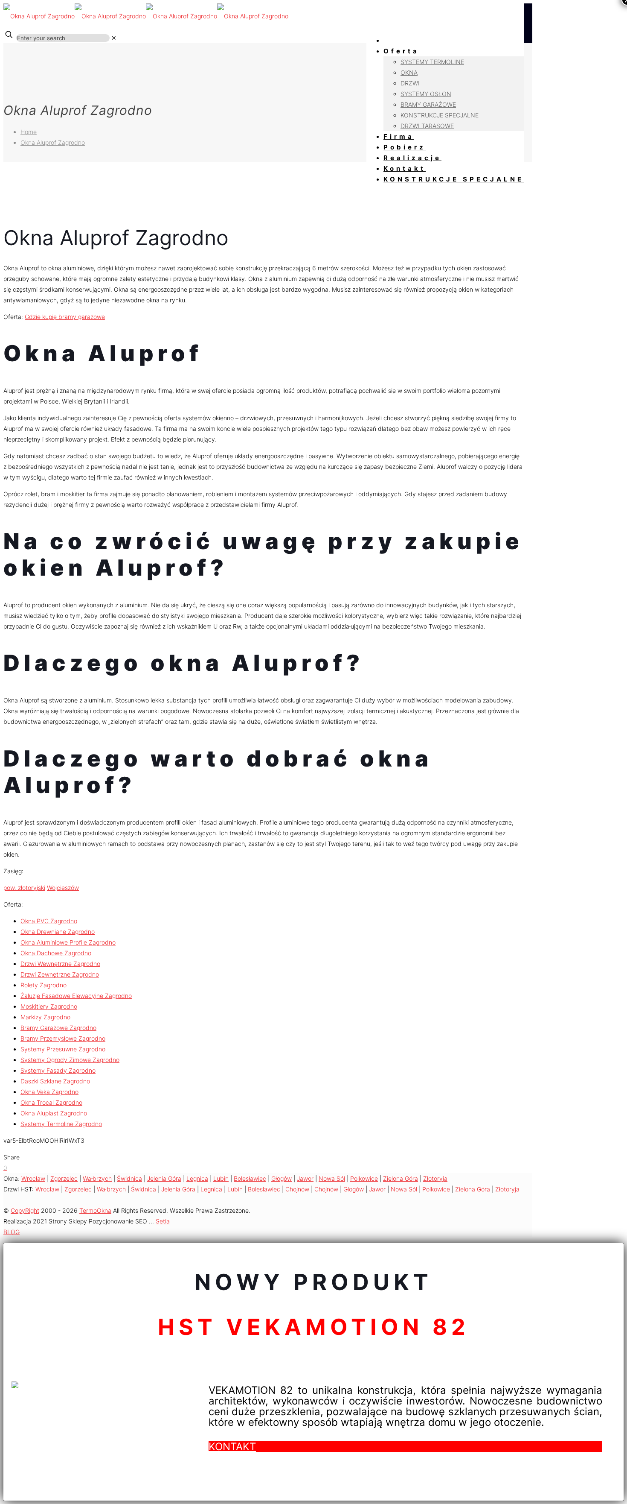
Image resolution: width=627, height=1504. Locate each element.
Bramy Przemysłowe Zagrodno (62, 1038)
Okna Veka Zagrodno (49, 1091)
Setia (163, 1221)
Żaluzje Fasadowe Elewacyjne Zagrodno (76, 995)
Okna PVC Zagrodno (48, 921)
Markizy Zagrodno (45, 1017)
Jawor (305, 1178)
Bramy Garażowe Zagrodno (58, 1027)
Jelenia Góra (164, 1178)
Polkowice (364, 1178)
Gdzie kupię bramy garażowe (65, 316)
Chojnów (297, 1189)
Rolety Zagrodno (43, 985)
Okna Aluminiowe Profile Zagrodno (68, 942)
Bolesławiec (250, 1178)
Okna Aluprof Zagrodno (52, 142)
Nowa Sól (332, 1178)
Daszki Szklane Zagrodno (55, 1081)
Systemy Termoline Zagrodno (61, 1123)
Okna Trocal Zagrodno (51, 1102)
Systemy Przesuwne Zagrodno (62, 1049)
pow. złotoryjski (24, 887)
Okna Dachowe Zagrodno (55, 953)
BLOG (11, 1231)
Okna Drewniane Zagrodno (57, 931)
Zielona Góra (400, 1178)
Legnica (197, 1178)
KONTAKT (232, 1446)
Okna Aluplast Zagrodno (53, 1113)
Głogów (281, 1178)
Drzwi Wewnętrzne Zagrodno (60, 963)
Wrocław (33, 1178)
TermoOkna (95, 1210)
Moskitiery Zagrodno (48, 1006)
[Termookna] (145, 16)
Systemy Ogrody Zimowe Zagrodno (69, 1059)
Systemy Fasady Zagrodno (58, 1070)
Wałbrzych (97, 1178)
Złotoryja (435, 1178)
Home (28, 131)
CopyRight (25, 1210)
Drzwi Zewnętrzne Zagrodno (59, 974)
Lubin (221, 1178)
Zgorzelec (64, 1178)
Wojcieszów (63, 887)
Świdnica (129, 1178)
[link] (113, 37)
